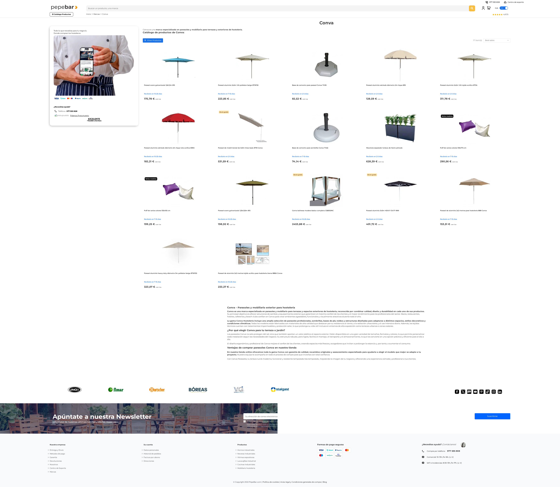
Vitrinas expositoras (245, 457)
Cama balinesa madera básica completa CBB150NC (313, 211)
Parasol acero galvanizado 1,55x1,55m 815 (234, 211)
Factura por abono (152, 457)
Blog (325, 482)
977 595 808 (494, 2)
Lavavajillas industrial (246, 461)
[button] (500, 14)
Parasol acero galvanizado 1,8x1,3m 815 (159, 85)
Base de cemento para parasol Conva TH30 (309, 85)
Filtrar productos (154, 40)
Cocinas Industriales (246, 464)
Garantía (53, 457)
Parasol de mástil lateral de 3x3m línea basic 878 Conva (240, 148)
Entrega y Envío (57, 450)
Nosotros (54, 464)
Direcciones (149, 461)
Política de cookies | (271, 482)
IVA (496, 8)
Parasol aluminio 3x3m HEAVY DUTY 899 (382, 211)
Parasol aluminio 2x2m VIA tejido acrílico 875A (458, 85)
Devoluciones (56, 461)
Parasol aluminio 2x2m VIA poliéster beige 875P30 (238, 85)
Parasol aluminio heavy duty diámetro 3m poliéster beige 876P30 (170, 273)
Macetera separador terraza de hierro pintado (384, 148)
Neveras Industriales (246, 454)
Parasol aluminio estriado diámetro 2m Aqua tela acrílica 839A (169, 148)
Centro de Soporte (58, 468)
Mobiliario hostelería (246, 468)
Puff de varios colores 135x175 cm (453, 148)
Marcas (53, 472)
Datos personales (151, 450)
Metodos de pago (57, 454)
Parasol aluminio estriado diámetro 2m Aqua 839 (386, 85)
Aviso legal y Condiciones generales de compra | (301, 482)
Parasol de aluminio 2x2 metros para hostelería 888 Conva (463, 211)
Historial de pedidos (152, 454)
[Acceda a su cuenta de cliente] (483, 8)
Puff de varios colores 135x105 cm (157, 211)
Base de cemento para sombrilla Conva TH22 (310, 148)
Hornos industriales (245, 450)
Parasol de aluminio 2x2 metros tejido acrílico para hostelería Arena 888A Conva (250, 273)
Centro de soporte (515, 2)
